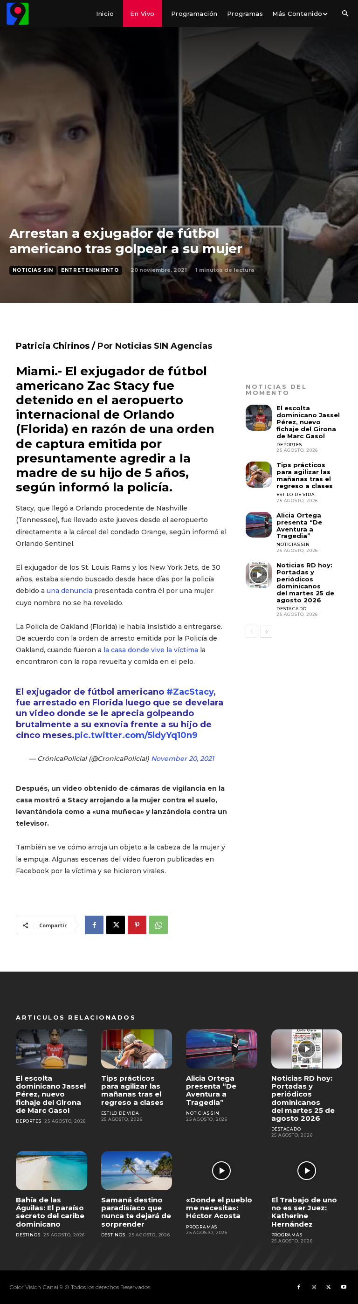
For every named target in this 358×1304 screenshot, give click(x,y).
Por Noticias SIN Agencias (154, 346)
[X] (115, 925)
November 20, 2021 (182, 758)
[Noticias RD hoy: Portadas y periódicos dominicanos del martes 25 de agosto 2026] (259, 575)
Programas (201, 1226)
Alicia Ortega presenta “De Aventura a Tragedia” (299, 525)
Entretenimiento (90, 270)
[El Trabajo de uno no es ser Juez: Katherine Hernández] (307, 1170)
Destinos (28, 1234)
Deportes (289, 444)
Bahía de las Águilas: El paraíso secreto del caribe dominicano (50, 1211)
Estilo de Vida (295, 494)
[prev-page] (251, 632)
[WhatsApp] (158, 925)
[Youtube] (343, 1287)
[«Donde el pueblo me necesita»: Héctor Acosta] (221, 1170)
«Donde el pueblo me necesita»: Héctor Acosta (219, 1208)
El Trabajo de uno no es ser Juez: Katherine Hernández (304, 1211)
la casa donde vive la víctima (150, 650)
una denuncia (69, 590)
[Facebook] (94, 925)
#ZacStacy (189, 692)
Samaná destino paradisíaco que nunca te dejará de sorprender (136, 1211)
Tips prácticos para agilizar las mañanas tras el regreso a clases (304, 475)
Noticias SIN (33, 270)
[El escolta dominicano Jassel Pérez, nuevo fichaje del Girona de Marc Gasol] (259, 418)
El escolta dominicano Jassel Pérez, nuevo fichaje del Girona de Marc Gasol (308, 422)
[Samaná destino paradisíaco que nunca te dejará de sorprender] (136, 1170)
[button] (345, 14)
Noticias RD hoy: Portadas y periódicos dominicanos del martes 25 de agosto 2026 (305, 582)
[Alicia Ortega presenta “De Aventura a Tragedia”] (259, 525)
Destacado (291, 608)
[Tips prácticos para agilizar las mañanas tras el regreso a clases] (259, 475)
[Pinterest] (137, 925)
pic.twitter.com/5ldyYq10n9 (136, 735)
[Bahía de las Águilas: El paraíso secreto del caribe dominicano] (51, 1170)
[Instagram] (314, 1287)
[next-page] (266, 632)
